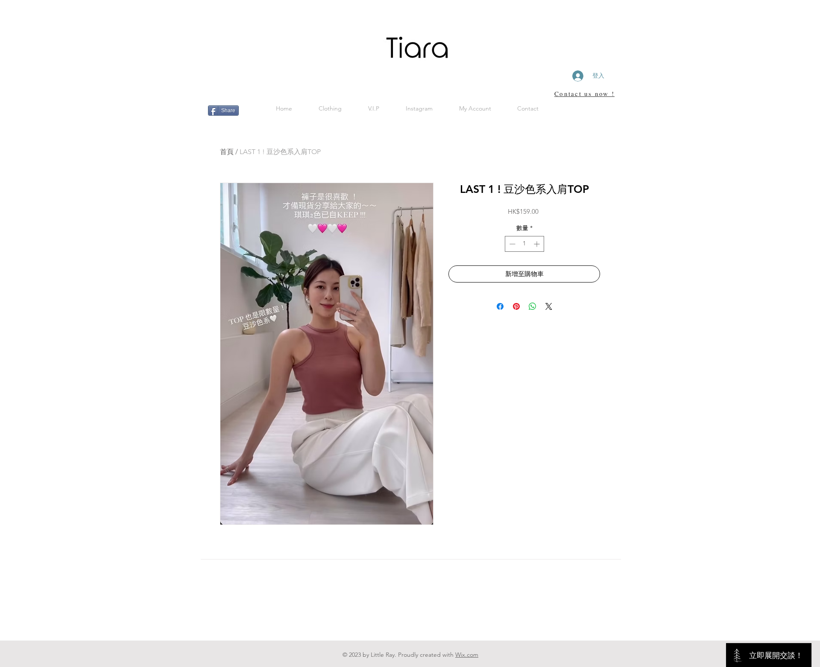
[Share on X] (549, 306)
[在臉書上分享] (500, 306)
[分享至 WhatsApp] (532, 306)
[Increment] (537, 243)
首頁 (227, 152)
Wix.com (466, 654)
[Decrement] (511, 243)
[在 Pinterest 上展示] (516, 306)
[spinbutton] (524, 243)
